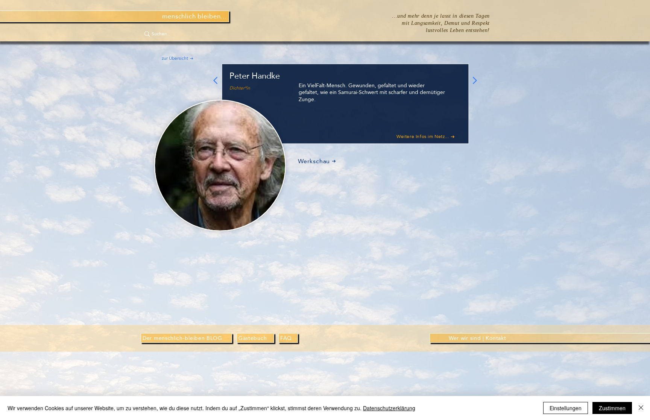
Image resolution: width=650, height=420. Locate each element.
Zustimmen (612, 408)
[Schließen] (640, 408)
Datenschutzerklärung (389, 408)
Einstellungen (566, 408)
